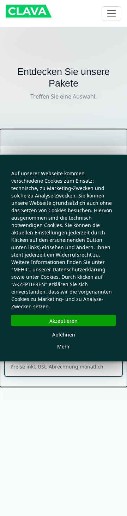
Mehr (63, 346)
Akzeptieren (63, 320)
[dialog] (63, 258)
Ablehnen (63, 334)
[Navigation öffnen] (111, 13)
